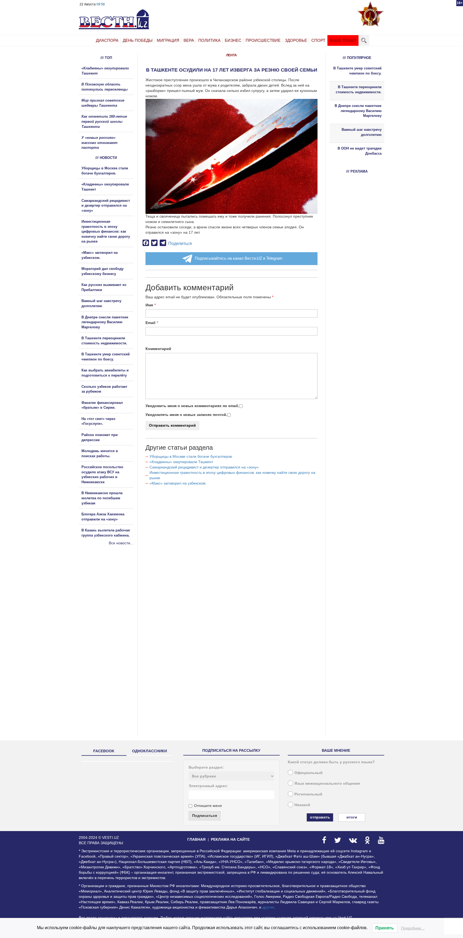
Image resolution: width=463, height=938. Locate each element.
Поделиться (180, 243)
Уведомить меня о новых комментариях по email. (192, 406)
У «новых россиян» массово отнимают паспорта (99, 143)
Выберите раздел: (206, 767)
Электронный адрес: (208, 786)
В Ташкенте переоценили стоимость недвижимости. (359, 89)
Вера (189, 40)
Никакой (302, 805)
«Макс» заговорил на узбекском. (178, 483)
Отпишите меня (208, 805)
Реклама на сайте (230, 839)
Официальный (308, 772)
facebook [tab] (103, 751)
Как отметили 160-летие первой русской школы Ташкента (104, 121)
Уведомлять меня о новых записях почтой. (186, 414)
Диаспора (107, 40)
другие (268, 907)
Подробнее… (413, 928)
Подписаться (204, 815)
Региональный (308, 794)
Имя (149, 305)
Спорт (318, 40)
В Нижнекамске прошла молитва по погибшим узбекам (101, 498)
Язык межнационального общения (327, 783)
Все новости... (121, 543)
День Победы (137, 40)
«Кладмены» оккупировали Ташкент (181, 462)
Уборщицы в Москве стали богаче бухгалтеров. (191, 456)
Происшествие (263, 40)
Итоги (351, 817)
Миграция (168, 40)
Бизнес (233, 40)
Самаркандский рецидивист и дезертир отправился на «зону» (204, 467)
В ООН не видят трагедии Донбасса (360, 150)
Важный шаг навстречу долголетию (362, 132)
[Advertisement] (111, 603)
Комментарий (158, 349)
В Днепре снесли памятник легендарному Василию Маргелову (104, 322)
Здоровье (296, 40)
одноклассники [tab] (149, 751)
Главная (196, 839)
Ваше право (343, 40)
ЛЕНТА (231, 55)
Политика (209, 40)
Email (150, 323)
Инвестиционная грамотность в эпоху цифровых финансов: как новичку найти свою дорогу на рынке (105, 231)
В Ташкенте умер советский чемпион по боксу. (357, 70)
